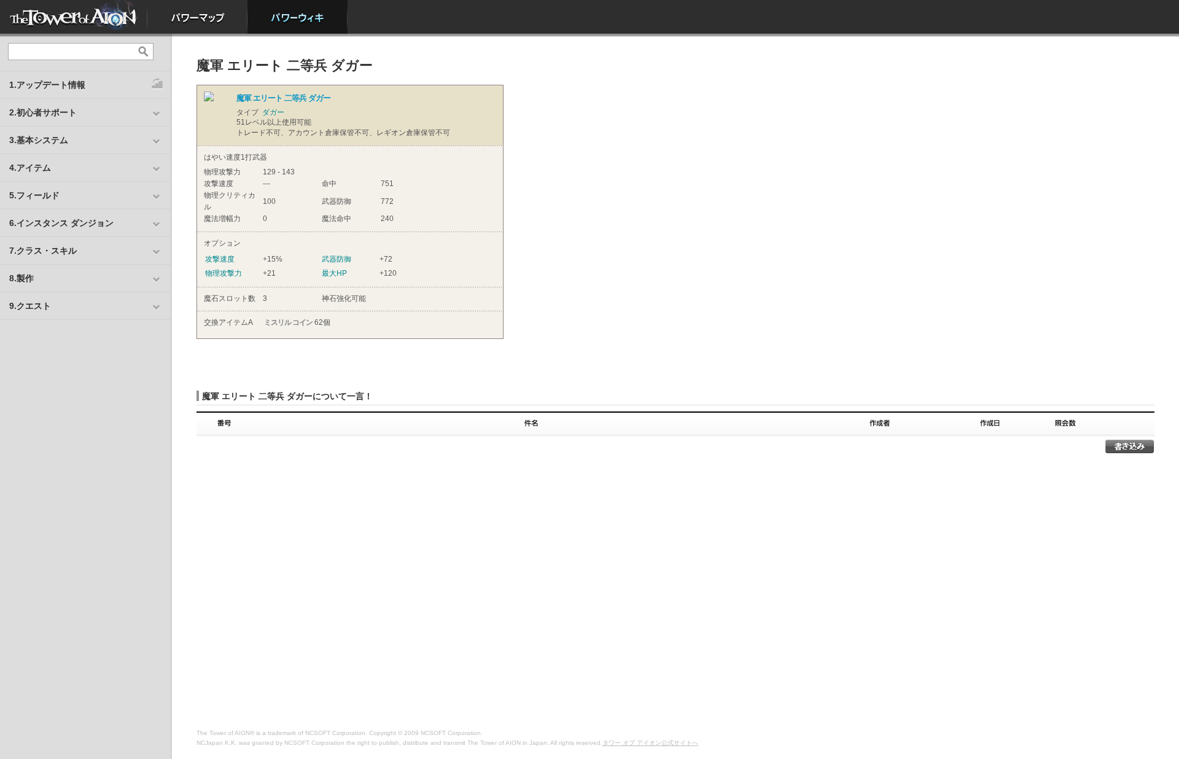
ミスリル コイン (288, 322)
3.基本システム (38, 140)
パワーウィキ (297, 17)
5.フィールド (34, 195)
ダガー (273, 112)
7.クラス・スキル (43, 250)
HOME (73, 17)
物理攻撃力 (223, 273)
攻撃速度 (220, 259)
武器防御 (336, 259)
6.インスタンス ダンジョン (61, 223)
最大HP (334, 273)
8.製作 (21, 278)
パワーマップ (197, 17)
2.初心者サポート (43, 112)
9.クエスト (30, 306)
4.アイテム (30, 168)
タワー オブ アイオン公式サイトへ (650, 742)
